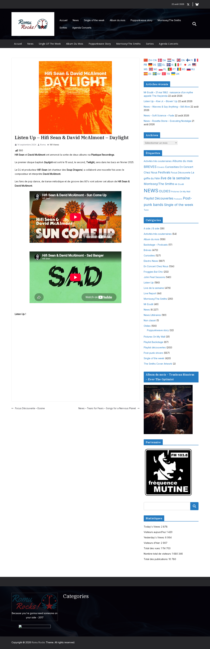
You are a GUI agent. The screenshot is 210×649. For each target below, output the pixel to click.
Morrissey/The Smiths (169, 20)
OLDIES (164, 191)
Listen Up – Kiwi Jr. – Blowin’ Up (161, 101)
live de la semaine (175, 178)
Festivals (164, 172)
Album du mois (117, 20)
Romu (43, 144)
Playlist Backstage (153, 342)
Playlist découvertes (155, 347)
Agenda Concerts (81, 27)
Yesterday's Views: (154, 537)
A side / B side (151, 228)
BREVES (150, 167)
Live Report (150, 293)
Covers (160, 167)
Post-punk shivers (153, 352)
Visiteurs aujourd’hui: (155, 532)
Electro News (151, 261)
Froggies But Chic (153, 271)
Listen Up (149, 282)
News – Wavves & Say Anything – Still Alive (167, 106)
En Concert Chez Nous (156, 266)
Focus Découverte (180, 172)
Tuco (146, 210)
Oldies (147, 325)
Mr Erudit (179, 184)
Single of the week (94, 20)
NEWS (151, 190)
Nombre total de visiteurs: (158, 553)
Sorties (63, 27)
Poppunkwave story (141, 20)
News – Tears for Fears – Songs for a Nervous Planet (107, 408)
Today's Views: (152, 526)
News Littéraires (152, 315)
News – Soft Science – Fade (159, 115)
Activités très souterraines (158, 161)
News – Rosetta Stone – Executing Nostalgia (167, 121)
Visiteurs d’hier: (152, 542)
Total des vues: (152, 548)
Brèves (147, 250)
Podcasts (178, 199)
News (76, 20)
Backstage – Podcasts (156, 244)
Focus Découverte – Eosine (30, 408)
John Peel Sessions (154, 277)
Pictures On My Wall (180, 191)
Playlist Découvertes (158, 198)
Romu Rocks (38, 642)
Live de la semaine (154, 288)
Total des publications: (156, 559)
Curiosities (172, 167)
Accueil (63, 20)
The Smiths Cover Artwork (158, 363)
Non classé (150, 320)
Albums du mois (182, 161)
